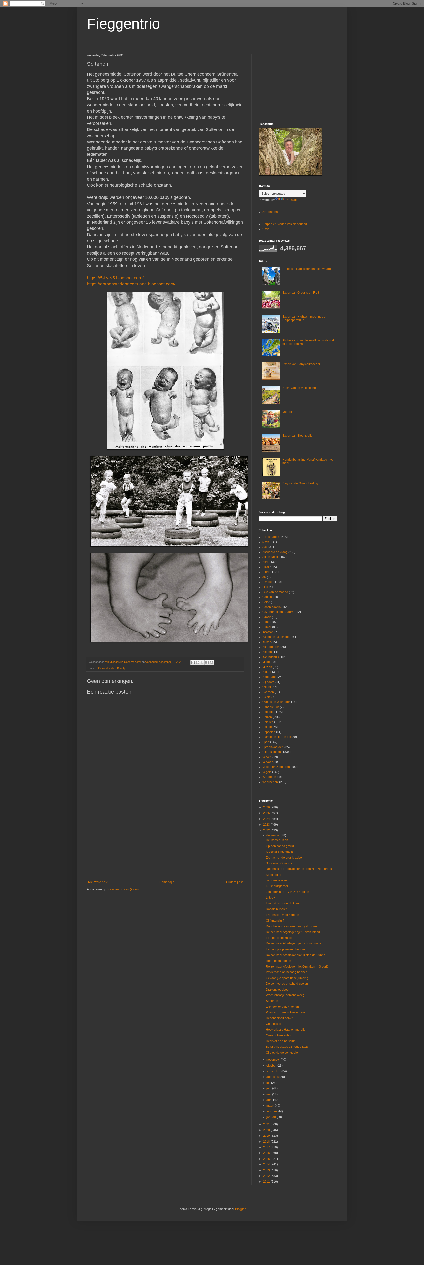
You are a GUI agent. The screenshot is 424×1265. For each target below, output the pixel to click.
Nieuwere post (97, 882)
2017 (267, 1147)
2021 (267, 1124)
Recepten (268, 712)
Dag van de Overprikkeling (300, 483)
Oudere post (234, 882)
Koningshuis (270, 657)
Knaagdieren (271, 647)
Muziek (267, 667)
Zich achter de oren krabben (285, 857)
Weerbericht (270, 782)
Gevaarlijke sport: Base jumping (287, 978)
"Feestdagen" (271, 537)
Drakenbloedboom (278, 989)
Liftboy (270, 897)
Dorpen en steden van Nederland (284, 224)
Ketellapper (273, 875)
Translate (291, 200)
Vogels (266, 772)
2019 (267, 1135)
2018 (267, 1141)
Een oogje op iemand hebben (286, 949)
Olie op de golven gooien (283, 1052)
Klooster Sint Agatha (279, 851)
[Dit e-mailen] (192, 662)
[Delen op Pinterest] (211, 662)
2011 (267, 1181)
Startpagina (270, 212)
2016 (267, 1153)
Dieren (266, 572)
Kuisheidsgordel (277, 886)
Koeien (267, 652)
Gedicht (267, 597)
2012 (267, 1176)
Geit (265, 602)
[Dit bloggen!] (197, 662)
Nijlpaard (268, 682)
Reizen (267, 717)
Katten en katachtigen (276, 637)
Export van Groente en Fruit (300, 292)
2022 (267, 830)
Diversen (268, 582)
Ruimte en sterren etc (276, 737)
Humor (266, 627)
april (269, 1100)
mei (269, 1094)
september (273, 1071)
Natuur (266, 672)
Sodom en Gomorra (279, 863)
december (273, 835)
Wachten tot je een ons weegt (285, 995)
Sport (265, 742)
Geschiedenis (271, 607)
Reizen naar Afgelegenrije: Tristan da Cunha (295, 955)
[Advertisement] (165, 840)
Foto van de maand (275, 592)
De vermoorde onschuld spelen (287, 983)
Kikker (266, 642)
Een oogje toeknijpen (280, 938)
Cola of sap (273, 1024)
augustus (272, 1077)
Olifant (266, 687)
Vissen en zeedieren (276, 767)
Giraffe (266, 617)
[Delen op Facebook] (206, 662)
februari (272, 1111)
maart (270, 1105)
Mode (266, 662)
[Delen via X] (202, 662)
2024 (267, 819)
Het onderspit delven (280, 1018)
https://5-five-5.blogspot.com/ (115, 277)
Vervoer (267, 762)
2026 (267, 807)
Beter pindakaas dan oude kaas (287, 1046)
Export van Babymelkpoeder (301, 364)
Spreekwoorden (273, 747)
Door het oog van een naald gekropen (291, 926)
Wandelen (269, 777)
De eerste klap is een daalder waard (306, 269)
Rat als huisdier (276, 909)
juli (268, 1082)
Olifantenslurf (275, 920)
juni (269, 1088)
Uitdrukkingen (271, 752)
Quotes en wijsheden (276, 702)
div (264, 577)
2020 (267, 1130)
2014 (267, 1164)
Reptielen (268, 732)
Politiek (267, 697)
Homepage (166, 882)
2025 (267, 813)
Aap (265, 547)
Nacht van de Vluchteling (299, 388)
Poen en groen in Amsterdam (285, 1012)
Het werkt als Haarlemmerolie (285, 1029)
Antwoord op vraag (275, 552)
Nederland (269, 677)
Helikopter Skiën (277, 840)
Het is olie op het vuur (280, 1041)
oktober (271, 1065)
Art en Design (271, 557)
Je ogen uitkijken (277, 880)
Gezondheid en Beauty (111, 668)
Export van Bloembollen (298, 435)
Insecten (268, 632)
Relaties (267, 722)
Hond (266, 622)
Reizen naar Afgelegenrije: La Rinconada (293, 943)
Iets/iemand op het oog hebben (286, 972)
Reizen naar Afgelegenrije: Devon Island (293, 932)
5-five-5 (267, 229)
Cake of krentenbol (278, 1035)
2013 (267, 1170)
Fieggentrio (123, 23)
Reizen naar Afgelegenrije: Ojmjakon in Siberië (297, 966)
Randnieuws (270, 707)
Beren (266, 562)
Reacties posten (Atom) (123, 889)
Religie (267, 727)
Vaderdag (288, 411)
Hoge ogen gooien (278, 961)
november (273, 1059)
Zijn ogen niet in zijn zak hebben (287, 892)
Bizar (265, 567)
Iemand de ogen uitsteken (283, 903)
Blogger (240, 1209)
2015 (267, 1159)
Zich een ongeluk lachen (282, 1006)
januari (271, 1117)
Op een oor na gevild (280, 846)
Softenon (272, 1001)
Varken (267, 757)
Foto (265, 587)
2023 (267, 824)
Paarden (268, 692)
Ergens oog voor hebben (282, 914)
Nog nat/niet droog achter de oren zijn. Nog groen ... (300, 869)
